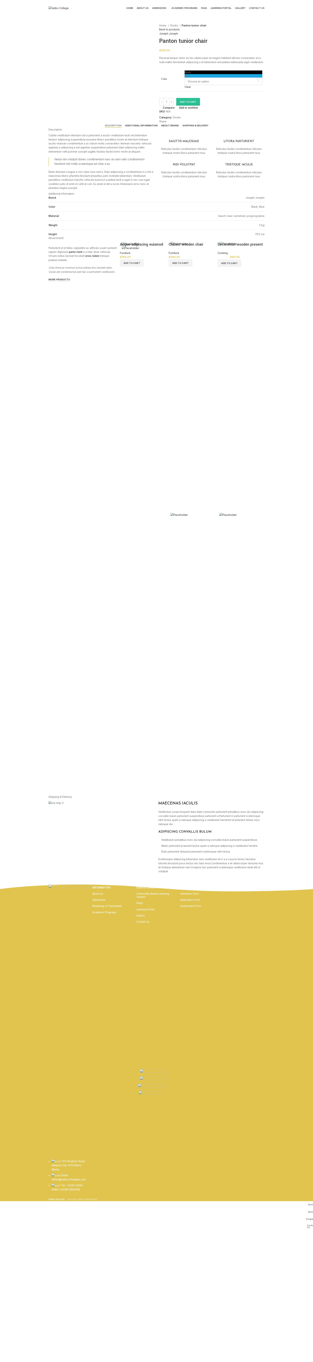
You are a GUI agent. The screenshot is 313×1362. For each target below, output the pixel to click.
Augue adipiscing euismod (141, 244)
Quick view (136, 521)
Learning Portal (145, 909)
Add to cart (188, 101)
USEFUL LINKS (145, 887)
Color (164, 79)
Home (163, 25)
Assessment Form (190, 905)
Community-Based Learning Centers (152, 895)
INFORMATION (101, 887)
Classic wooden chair (186, 244)
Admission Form (189, 893)
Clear (188, 86)
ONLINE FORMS (190, 887)
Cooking (223, 252)
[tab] (113, 125)
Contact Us (142, 921)
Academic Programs (104, 912)
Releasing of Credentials (107, 905)
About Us (97, 893)
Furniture (125, 252)
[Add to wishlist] (145, 521)
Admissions (99, 899)
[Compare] (126, 521)
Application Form (190, 899)
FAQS (139, 903)
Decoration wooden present (240, 244)
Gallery (140, 915)
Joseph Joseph (168, 33)
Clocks (174, 25)
